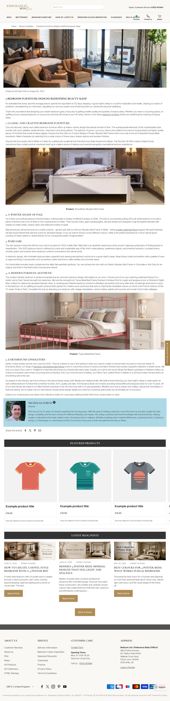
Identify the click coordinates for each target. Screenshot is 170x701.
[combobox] (77, 6)
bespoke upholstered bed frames (49, 366)
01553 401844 (146, 7)
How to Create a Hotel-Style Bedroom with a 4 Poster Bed (26, 569)
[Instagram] (53, 686)
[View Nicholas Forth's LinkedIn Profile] (54, 403)
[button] (18, 640)
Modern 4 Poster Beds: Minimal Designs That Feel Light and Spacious (82, 570)
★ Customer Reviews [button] (167, 353)
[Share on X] (30, 430)
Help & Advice (133, 17)
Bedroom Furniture (41, 17)
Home (13, 26)
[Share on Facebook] (25, 430)
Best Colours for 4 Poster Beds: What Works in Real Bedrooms (138, 569)
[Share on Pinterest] (35, 430)
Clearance (116, 17)
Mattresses (22, 17)
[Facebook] (42, 686)
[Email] (39, 430)
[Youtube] (65, 686)
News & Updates (26, 26)
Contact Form (77, 647)
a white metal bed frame (127, 229)
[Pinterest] (59, 686)
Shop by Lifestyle (65, 17)
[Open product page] (30, 476)
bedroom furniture (111, 114)
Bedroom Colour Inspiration (92, 17)
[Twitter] (47, 686)
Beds (9, 17)
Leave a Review (127, 667)
